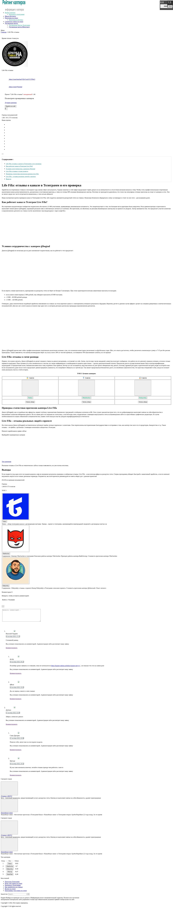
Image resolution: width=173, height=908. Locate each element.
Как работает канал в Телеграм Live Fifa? (19, 166)
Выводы (8, 179)
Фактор (10, 871)
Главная (3, 32)
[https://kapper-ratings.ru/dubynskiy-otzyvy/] (143, 388)
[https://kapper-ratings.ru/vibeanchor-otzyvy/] (86, 388)
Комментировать (11, 648)
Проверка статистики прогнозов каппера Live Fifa (22, 174)
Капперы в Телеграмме (13, 885)
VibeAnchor (86, 398)
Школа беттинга (10, 16)
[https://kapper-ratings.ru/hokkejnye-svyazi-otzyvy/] (9, 805)
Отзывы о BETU (6, 796)
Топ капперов (6, 461)
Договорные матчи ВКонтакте (19, 27)
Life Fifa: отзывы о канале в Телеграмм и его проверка (23, 164)
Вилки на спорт (10, 889)
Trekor (30, 398)
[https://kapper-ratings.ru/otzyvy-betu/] (9, 788)
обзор (166, 6)
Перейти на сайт (11, 106)
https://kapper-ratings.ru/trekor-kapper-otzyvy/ (65, 666)
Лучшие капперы (11, 102)
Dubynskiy (142, 398)
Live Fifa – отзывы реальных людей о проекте (21, 176)
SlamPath (10, 874)
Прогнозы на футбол (16, 20)
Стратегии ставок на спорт (14, 21)
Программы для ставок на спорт (16, 890)
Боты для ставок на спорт (13, 883)
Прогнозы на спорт (11, 18)
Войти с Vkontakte (8, 600)
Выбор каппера (10, 12)
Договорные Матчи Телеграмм (19, 25)
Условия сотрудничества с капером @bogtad (20, 169)
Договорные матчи (11, 23)
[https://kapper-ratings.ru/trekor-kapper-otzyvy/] (30, 388)
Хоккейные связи (7, 813)
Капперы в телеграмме (16, 14)
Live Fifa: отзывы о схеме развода (17, 171)
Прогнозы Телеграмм (12, 881)
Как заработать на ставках (14, 887)
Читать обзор (30, 402)
